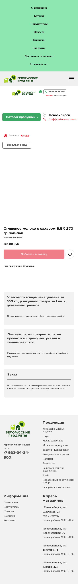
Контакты (39, 47)
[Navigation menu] (71, 79)
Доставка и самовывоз (39, 55)
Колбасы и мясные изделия (54, 430)
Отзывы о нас (39, 64)
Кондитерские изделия (56, 454)
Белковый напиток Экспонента (53, 469)
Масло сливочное (53, 440)
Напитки (48, 458)
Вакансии (39, 39)
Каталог (39, 15)
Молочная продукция (55, 445)
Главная (13, 135)
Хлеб (46, 475)
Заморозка (49, 463)
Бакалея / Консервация (56, 449)
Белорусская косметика (56, 487)
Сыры (46, 436)
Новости (39, 31)
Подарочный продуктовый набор (58, 481)
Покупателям (39, 23)
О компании (39, 7)
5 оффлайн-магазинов (62, 119)
